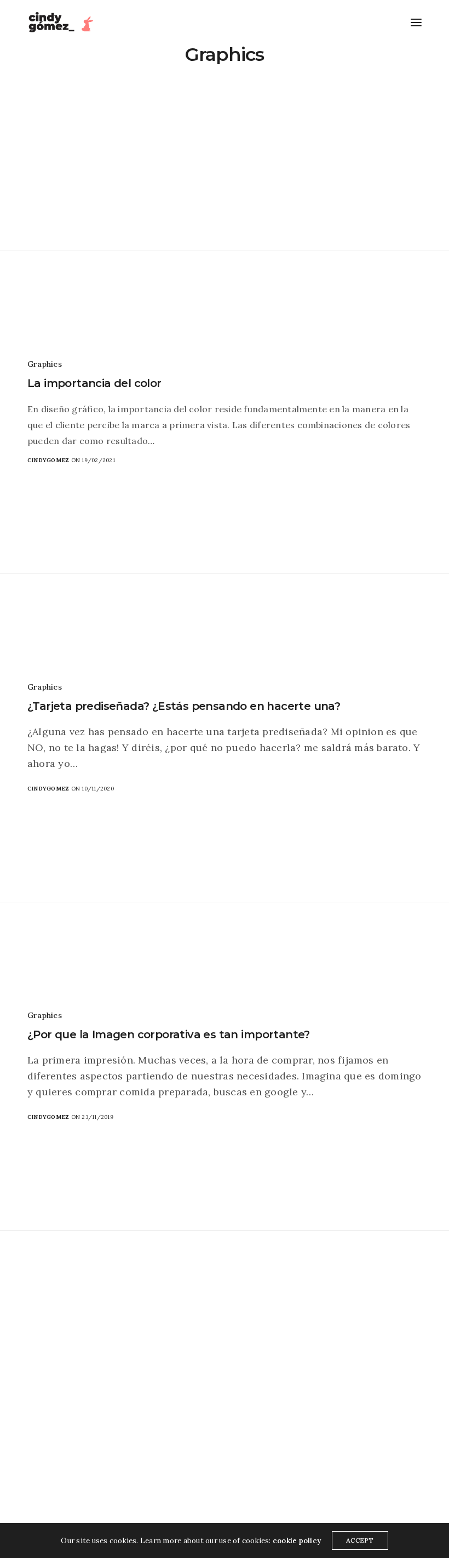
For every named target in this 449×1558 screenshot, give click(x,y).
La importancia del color (94, 383)
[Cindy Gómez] (62, 22)
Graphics (44, 364)
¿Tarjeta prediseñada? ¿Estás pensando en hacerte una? (183, 706)
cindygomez (48, 460)
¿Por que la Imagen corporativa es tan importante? (168, 1034)
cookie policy (297, 1540)
